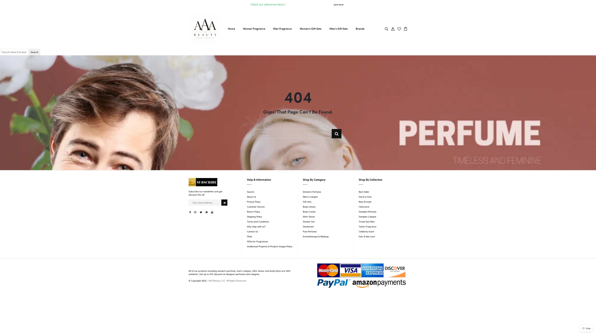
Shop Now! (338, 4)
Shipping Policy (254, 216)
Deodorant (308, 226)
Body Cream (309, 211)
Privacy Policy (253, 201)
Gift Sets (307, 201)
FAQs (249, 236)
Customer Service (256, 206)
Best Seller (364, 191)
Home (231, 28)
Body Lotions (309, 206)
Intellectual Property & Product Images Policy (269, 246)
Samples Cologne (367, 216)
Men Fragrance (282, 28)
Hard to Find (365, 196)
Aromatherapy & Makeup (316, 236)
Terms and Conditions (258, 221)
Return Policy (253, 211)
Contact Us (252, 231)
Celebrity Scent (366, 231)
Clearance (364, 206)
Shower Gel (308, 221)
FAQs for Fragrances (257, 241)
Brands (360, 28)
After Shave (309, 216)
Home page (306, 123)
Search (250, 191)
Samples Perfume (367, 211)
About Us (251, 196)
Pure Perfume (310, 231)
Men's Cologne (310, 196)
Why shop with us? (256, 226)
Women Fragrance (254, 28)
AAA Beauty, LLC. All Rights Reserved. (227, 280)
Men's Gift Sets (339, 28)
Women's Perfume (312, 191)
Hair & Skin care (367, 236)
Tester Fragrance (367, 226)
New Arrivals (365, 201)
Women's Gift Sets (310, 28)
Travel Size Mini (367, 221)
